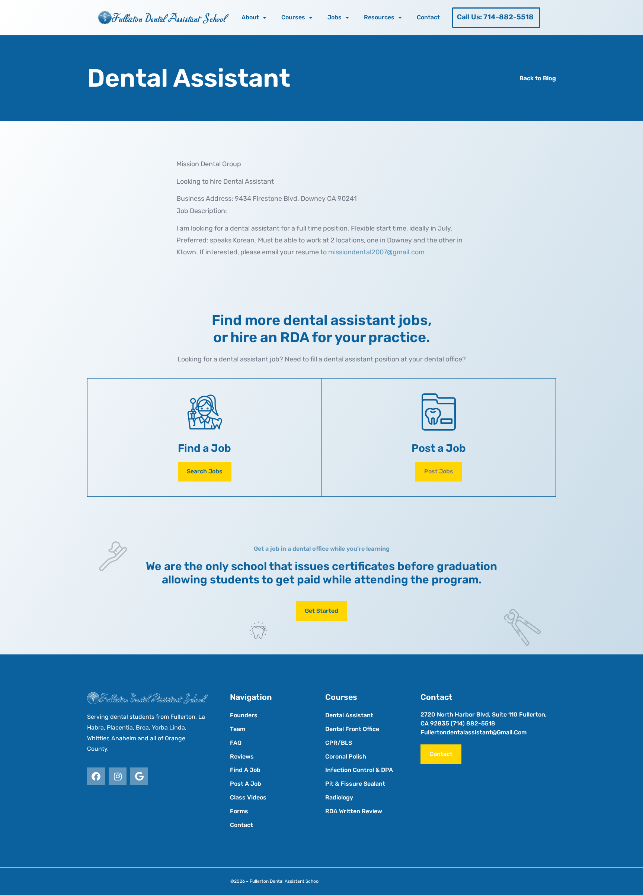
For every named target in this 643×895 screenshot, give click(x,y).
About (250, 17)
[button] (438, 472)
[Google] (139, 776)
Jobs (334, 17)
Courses (293, 17)
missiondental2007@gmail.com (376, 252)
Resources (379, 17)
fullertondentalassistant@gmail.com (473, 732)
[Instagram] (118, 776)
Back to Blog (537, 78)
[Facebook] (96, 776)
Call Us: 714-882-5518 (495, 17)
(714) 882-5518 (473, 723)
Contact (428, 17)
